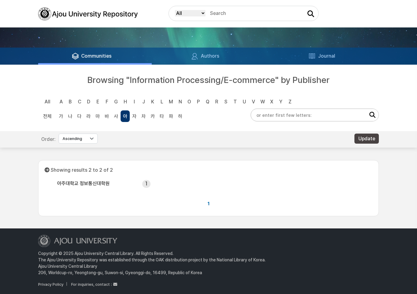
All (47, 102)
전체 (47, 116)
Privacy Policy (50, 284)
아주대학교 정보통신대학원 (83, 183)
